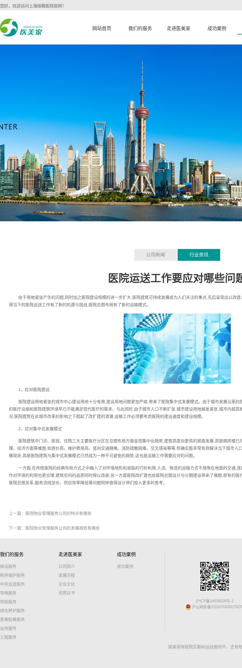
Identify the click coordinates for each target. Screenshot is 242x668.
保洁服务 (8, 566)
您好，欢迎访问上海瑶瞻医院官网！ (33, 6)
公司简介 (66, 566)
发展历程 (66, 575)
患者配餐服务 (12, 619)
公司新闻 (155, 254)
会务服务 (8, 628)
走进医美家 (178, 28)
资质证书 (66, 593)
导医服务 (8, 601)
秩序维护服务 (12, 575)
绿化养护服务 (12, 610)
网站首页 (101, 28)
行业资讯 (198, 254)
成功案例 (216, 28)
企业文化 (66, 584)
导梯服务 (8, 593)
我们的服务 (140, 28)
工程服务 (8, 637)
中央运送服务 (12, 584)
